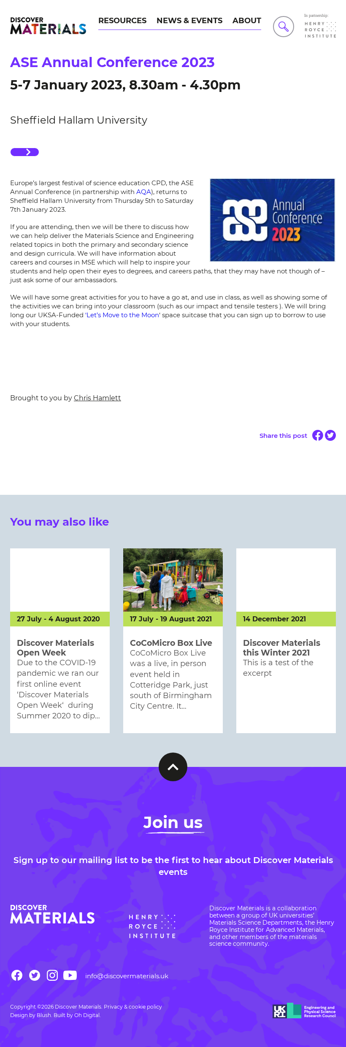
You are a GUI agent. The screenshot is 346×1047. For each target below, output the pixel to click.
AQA (143, 192)
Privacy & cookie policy (133, 1007)
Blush (44, 1015)
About (246, 20)
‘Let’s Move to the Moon (122, 315)
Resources (122, 20)
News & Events (189, 20)
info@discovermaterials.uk (126, 976)
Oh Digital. (87, 1015)
